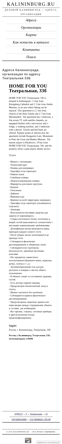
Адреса (31, 20)
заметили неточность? (48, 442)
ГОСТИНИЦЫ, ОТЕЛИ (40, 419)
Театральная (36, 414)
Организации (31, 27)
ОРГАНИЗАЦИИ (19, 419)
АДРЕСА (18, 414)
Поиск (31, 57)
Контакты (31, 50)
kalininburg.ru (31, 4)
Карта (31, 35)
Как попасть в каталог (31, 42)
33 (46, 414)
